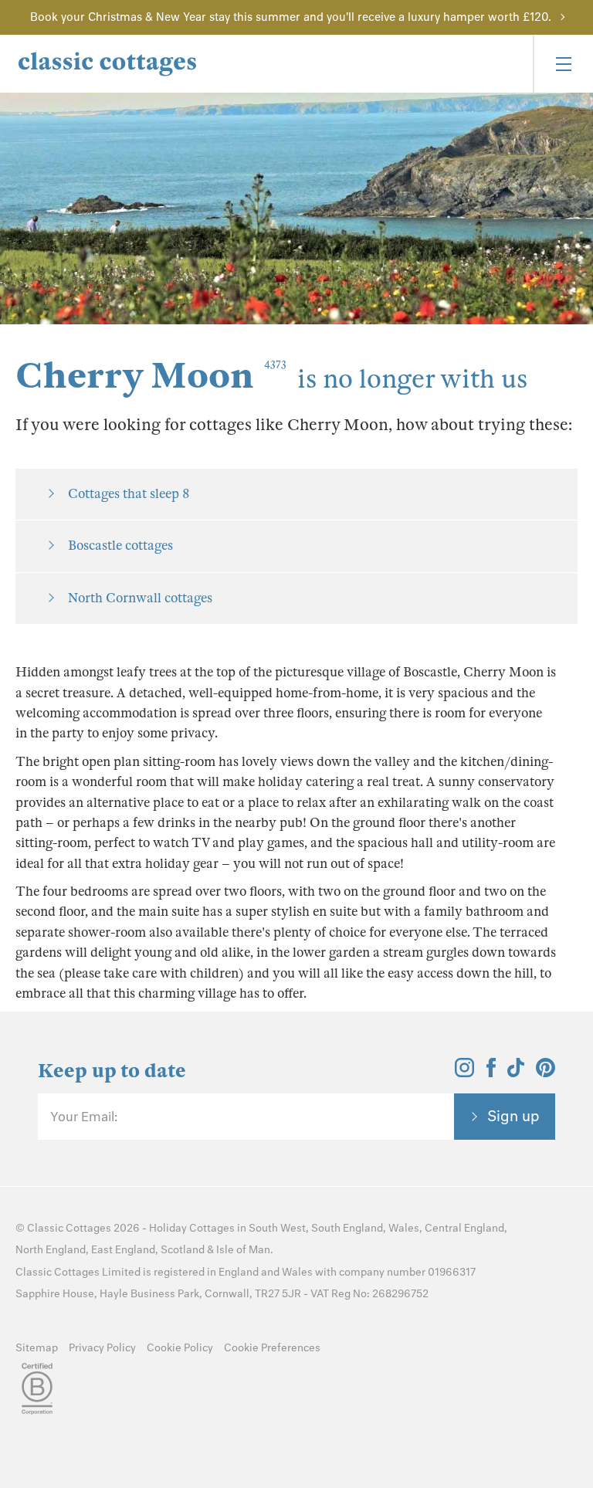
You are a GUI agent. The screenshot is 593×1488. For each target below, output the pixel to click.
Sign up (513, 1116)
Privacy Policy (102, 1347)
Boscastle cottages (120, 545)
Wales (403, 1228)
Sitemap (36, 1347)
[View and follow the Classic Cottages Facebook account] (491, 1072)
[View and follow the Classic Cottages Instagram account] (464, 1072)
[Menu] (563, 64)
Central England (464, 1228)
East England (123, 1249)
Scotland (183, 1249)
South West (277, 1228)
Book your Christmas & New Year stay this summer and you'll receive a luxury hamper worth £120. (290, 17)
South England (347, 1228)
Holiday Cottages (192, 1228)
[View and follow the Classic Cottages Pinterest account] (545, 1072)
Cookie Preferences (272, 1347)
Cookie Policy (180, 1347)
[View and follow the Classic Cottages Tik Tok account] (515, 1072)
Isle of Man (243, 1249)
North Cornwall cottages (140, 598)
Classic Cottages (69, 1228)
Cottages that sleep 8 (128, 494)
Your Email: (83, 1116)
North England (50, 1249)
